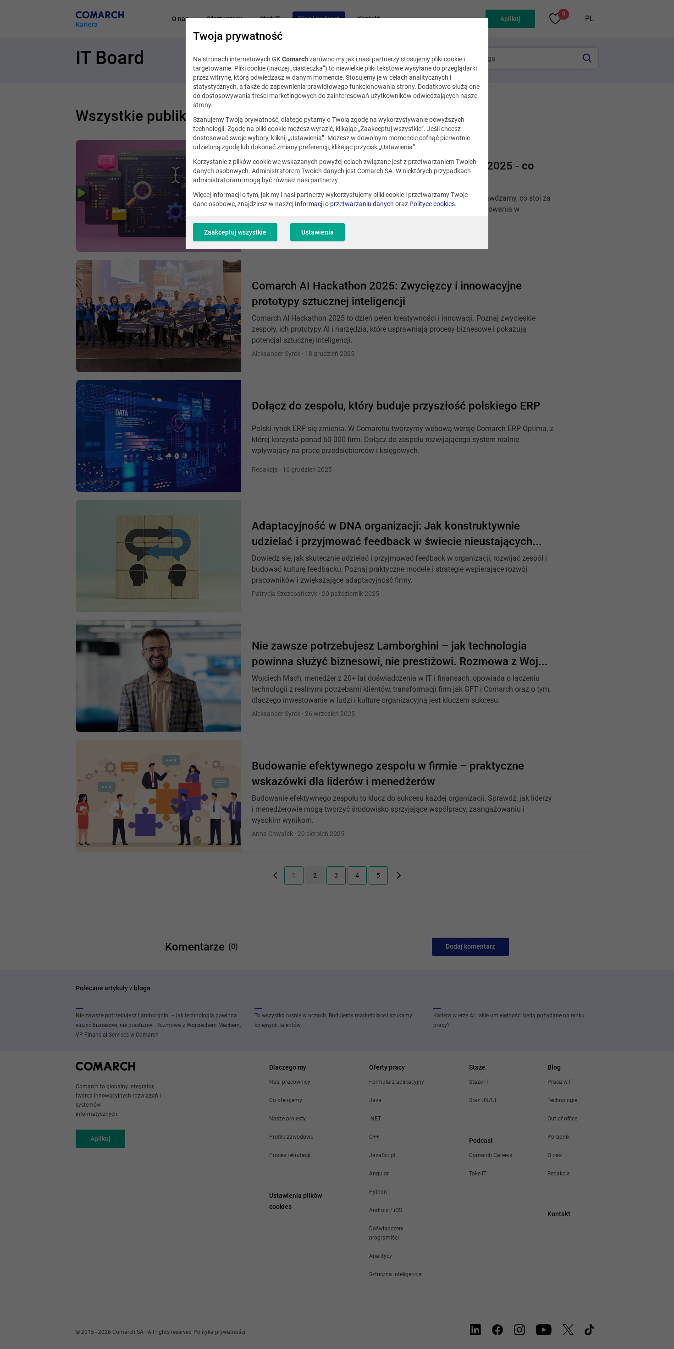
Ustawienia (317, 232)
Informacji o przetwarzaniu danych (344, 204)
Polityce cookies (432, 204)
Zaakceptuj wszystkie (235, 232)
